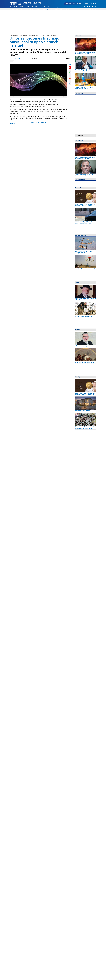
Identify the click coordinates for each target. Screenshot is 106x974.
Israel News (28, 6)
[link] (85, 53)
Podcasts (38, 9)
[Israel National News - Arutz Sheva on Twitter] (85, 7)
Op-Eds (12, 9)
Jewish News (43, 6)
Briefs (21, 6)
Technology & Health (47, 9)
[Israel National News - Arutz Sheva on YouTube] (92, 7)
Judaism (17, 9)
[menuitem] (11, 7)
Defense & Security (53, 6)
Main (11, 6)
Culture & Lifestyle (29, 9)
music (11, 60)
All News (16, 6)
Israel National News (14, 35)
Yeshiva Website (58, 9)
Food (22, 9)
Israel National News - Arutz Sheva (22, 4)
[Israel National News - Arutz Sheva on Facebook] (87, 7)
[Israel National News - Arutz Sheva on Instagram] (90, 7)
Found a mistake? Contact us (38, 122)
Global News (35, 6)
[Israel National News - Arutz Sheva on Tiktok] (95, 7)
